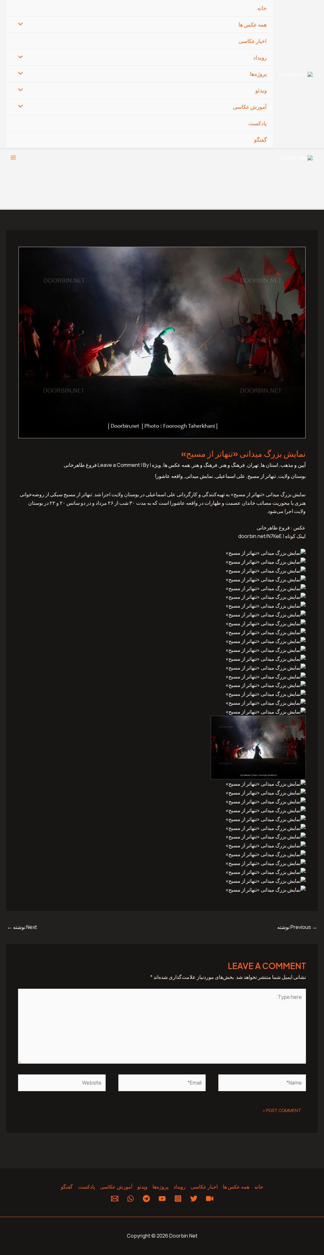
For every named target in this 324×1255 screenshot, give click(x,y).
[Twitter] (193, 1198)
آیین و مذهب (293, 464)
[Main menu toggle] (13, 157)
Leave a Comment (119, 464)
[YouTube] (162, 1198)
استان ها (269, 464)
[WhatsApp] (130, 1198)
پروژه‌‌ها (258, 73)
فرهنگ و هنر (232, 464)
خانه (262, 8)
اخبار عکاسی (253, 41)
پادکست (257, 123)
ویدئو (261, 90)
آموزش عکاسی (250, 106)
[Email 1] (114, 1198)
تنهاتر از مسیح (261, 476)
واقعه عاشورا (169, 476)
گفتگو (260, 139)
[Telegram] (146, 1198)
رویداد (260, 57)
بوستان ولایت (292, 476)
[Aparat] (209, 1198)
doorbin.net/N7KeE (260, 536)
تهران (253, 464)
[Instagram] (178, 1198)
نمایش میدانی (199, 476)
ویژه (156, 464)
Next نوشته (22, 927)
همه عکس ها (253, 24)
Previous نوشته (297, 927)
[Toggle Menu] (22, 24)
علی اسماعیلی (230, 476)
